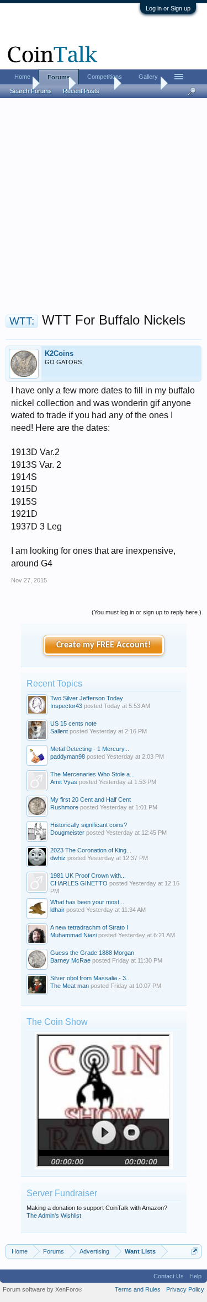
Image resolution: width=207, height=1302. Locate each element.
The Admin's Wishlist (53, 1215)
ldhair (57, 909)
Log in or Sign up (168, 8)
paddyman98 (67, 756)
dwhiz (58, 858)
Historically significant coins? (88, 825)
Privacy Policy (185, 1289)
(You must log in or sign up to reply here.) (146, 612)
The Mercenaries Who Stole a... (92, 774)
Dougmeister (67, 832)
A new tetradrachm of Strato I (89, 927)
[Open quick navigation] (194, 1251)
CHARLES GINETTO (79, 883)
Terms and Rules (138, 1289)
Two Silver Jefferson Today (86, 698)
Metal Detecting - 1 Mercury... (89, 748)
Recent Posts (81, 91)
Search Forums (31, 91)
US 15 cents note (73, 723)
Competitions (104, 76)
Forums (58, 77)
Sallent (59, 731)
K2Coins (59, 353)
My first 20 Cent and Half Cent (90, 799)
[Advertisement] (103, 208)
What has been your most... (87, 902)
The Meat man (69, 985)
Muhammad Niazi (73, 935)
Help (195, 1276)
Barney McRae (70, 960)
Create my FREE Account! (103, 645)
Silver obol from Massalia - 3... (90, 978)
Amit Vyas (63, 782)
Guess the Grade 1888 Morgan (92, 952)
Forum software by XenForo (42, 1289)
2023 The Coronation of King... (90, 850)
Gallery (148, 76)
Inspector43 (66, 706)
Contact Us (168, 1276)
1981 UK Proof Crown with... (88, 875)
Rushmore (64, 807)
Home (22, 76)
